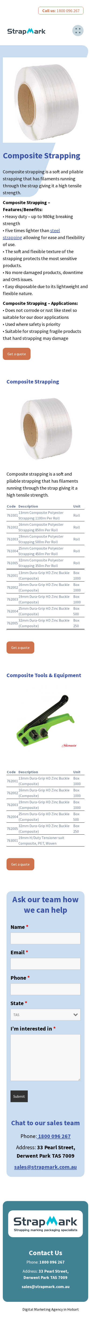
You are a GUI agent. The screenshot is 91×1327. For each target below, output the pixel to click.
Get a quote (16, 354)
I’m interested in (33, 1028)
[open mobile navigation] (78, 30)
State (18, 1003)
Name (19, 926)
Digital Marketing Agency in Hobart (50, 1309)
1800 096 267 (61, 10)
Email (19, 952)
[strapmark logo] (26, 31)
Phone (20, 977)
